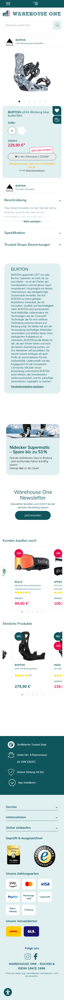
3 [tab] (29, 101)
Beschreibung (15, 200)
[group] (31, 744)
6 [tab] (45, 101)
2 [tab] (24, 101)
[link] (32, 577)
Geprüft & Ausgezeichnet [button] (24, 838)
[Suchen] (57, 25)
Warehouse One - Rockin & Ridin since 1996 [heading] (32, 966)
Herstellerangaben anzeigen (27, 386)
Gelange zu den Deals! (24, 468)
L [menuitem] (21, 130)
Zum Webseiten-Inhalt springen (17, 1)
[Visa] (45, 884)
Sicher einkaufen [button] (18, 828)
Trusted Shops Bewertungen (27, 244)
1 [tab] (19, 101)
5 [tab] (39, 101)
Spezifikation (14, 232)
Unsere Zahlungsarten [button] (22, 873)
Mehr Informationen (35, 170)
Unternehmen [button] (16, 817)
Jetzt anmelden (33, 515)
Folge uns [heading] (32, 948)
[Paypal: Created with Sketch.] (13, 897)
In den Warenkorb (33, 156)
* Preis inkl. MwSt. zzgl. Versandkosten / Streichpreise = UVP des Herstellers (31, 974)
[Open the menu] (8, 3)
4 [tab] (34, 101)
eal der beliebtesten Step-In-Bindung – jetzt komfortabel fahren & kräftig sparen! (31, 461)
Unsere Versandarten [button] (21, 921)
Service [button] (11, 807)
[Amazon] (13, 884)
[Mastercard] (29, 884)
